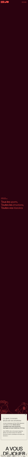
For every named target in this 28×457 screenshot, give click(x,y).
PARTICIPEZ (24, 2)
